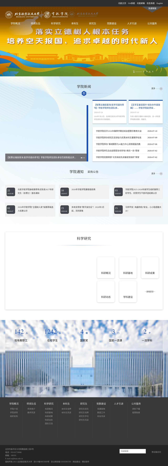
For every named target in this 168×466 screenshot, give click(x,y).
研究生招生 (84, 409)
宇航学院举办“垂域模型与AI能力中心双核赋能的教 (118, 144)
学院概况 (15, 23)
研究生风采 (84, 420)
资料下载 (136, 409)
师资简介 (31, 409)
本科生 (74, 23)
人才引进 (132, 23)
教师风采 (31, 413)
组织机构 (14, 416)
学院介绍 (14, 409)
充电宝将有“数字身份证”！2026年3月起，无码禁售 (88, 209)
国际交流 (49, 424)
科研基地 (49, 413)
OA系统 (131, 3)
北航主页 (122, 3)
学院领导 (14, 413)
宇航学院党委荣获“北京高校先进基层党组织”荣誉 (117, 157)
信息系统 (151, 3)
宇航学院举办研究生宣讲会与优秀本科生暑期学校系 (118, 138)
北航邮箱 (141, 3)
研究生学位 (84, 416)
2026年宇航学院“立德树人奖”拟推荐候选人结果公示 (35, 209)
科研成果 (49, 416)
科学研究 (56, 23)
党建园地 (101, 409)
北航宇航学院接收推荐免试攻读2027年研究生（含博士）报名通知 (35, 191)
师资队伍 (35, 23)
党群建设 (111, 23)
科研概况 (49, 409)
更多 (153, 88)
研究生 (92, 23)
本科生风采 (66, 413)
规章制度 (136, 413)
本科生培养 (66, 409)
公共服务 (152, 23)
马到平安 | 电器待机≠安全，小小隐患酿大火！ (143, 209)
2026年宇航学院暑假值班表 (83, 189)
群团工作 (101, 413)
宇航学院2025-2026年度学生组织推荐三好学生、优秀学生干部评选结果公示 (142, 191)
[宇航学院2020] (38, 14)
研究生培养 (84, 413)
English (160, 3)
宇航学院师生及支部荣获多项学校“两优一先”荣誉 (117, 151)
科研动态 (49, 420)
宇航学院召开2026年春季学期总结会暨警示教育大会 (119, 131)
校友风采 (101, 416)
